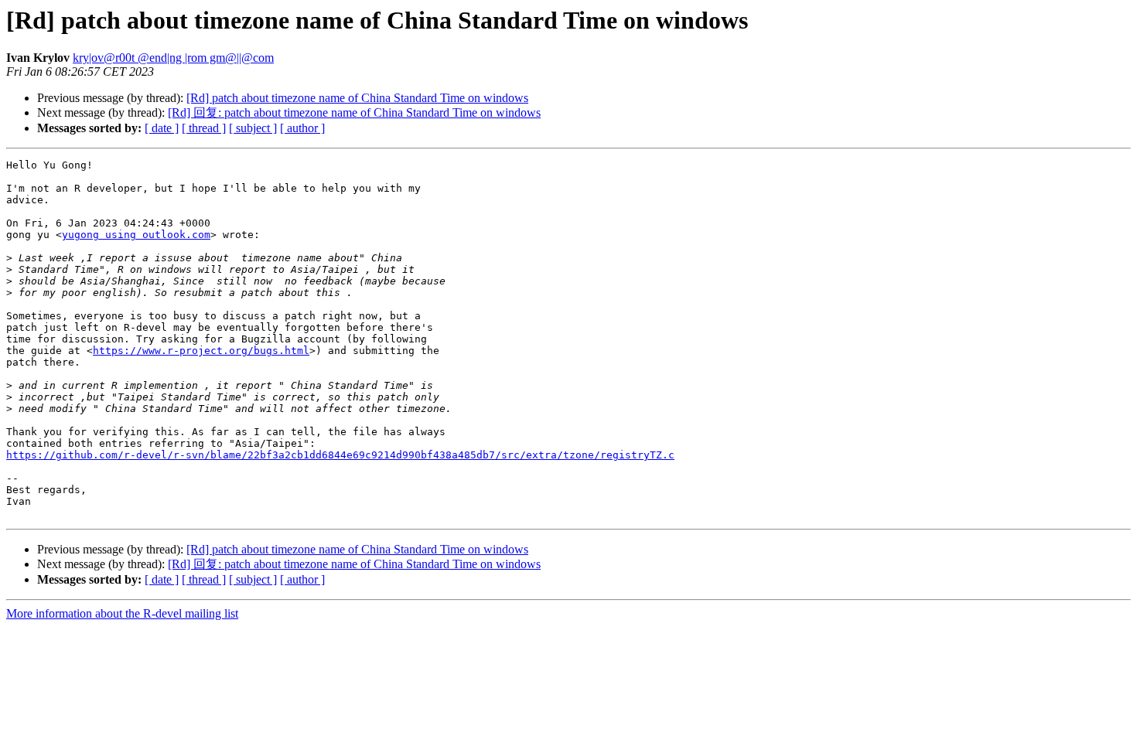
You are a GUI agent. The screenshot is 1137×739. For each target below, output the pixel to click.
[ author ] (302, 128)
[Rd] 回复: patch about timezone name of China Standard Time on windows (354, 112)
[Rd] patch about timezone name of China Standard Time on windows (357, 97)
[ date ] (162, 128)
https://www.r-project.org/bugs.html (201, 350)
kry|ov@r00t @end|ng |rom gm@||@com (173, 57)
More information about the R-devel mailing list (122, 613)
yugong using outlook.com (136, 234)
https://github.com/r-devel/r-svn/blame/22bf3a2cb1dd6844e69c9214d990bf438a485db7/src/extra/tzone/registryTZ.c (340, 455)
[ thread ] (204, 128)
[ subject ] (253, 128)
